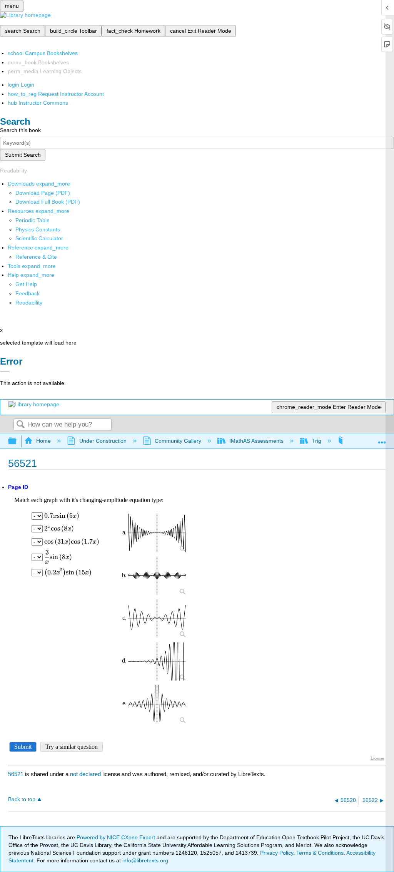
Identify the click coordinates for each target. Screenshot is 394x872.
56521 (15, 774)
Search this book (20, 130)
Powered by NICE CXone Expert (117, 837)
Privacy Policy (276, 853)
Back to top (21, 799)
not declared (86, 774)
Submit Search (23, 155)
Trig (316, 441)
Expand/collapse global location (382, 439)
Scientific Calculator (39, 238)
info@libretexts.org (144, 860)
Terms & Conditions (320, 853)
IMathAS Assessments (256, 441)
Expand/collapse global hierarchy (17, 441)
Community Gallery (178, 441)
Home (43, 441)
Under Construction (103, 441)
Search (20, 425)
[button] (27, 293)
